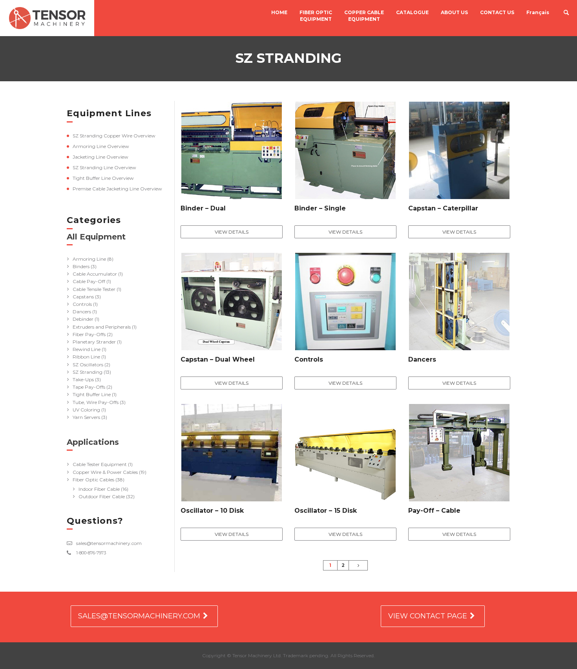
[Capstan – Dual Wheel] (231, 303)
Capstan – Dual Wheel (218, 359)
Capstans (83, 297)
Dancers (82, 311)
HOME (279, 12)
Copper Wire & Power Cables (105, 472)
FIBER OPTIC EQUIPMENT (315, 15)
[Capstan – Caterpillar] (459, 152)
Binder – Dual (203, 208)
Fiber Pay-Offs (89, 334)
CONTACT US (497, 12)
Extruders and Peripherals (102, 327)
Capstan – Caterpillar (443, 208)
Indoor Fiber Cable (99, 489)
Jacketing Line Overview (100, 157)
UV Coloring (86, 410)
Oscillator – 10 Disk (212, 510)
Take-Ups (83, 379)
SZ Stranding (87, 372)
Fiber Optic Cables (93, 480)
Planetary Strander (94, 342)
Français (537, 12)
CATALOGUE (412, 12)
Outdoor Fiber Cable (102, 496)
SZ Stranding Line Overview (104, 167)
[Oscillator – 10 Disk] (231, 454)
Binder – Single (320, 208)
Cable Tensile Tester (94, 289)
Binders (81, 266)
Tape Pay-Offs (89, 387)
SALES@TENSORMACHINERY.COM (139, 616)
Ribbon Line (86, 357)
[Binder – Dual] (231, 152)
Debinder (83, 319)
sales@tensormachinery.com (109, 543)
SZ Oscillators (88, 364)
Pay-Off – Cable (434, 510)
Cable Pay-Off (89, 281)
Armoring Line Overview (101, 146)
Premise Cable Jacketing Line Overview (117, 189)
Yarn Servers (86, 417)
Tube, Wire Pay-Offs (96, 402)
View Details (231, 232)
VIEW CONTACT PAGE (427, 616)
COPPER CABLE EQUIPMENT (364, 15)
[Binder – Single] (345, 152)
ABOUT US (454, 12)
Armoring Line (89, 259)
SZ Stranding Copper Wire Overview (114, 136)
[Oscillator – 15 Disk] (345, 454)
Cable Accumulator (95, 274)
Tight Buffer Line (92, 394)
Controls (82, 304)
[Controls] (345, 303)
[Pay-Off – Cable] (459, 454)
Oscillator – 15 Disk (325, 510)
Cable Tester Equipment (100, 464)
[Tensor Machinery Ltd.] (47, 18)
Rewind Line (86, 349)
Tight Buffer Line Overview (103, 178)
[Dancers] (459, 303)
